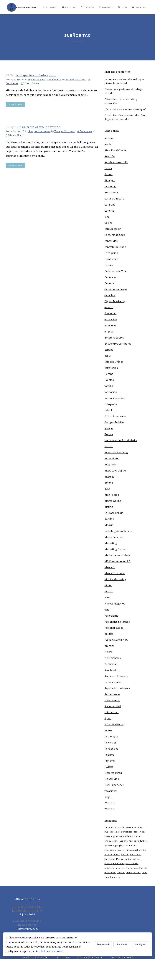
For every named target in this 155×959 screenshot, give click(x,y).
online (128, 859)
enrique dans (111, 840)
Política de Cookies (122, 957)
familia (108, 386)
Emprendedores (114, 337)
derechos (109, 295)
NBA (107, 597)
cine (30, 131)
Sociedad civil (112, 706)
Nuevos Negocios (114, 603)
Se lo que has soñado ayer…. (36, 75)
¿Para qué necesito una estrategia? (125, 109)
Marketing (110, 543)
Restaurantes (112, 694)
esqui (107, 355)
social (129, 868)
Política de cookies (52, 951)
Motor (108, 585)
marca (116, 854)
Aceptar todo (103, 944)
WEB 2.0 (109, 803)
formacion (110, 392)
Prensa (41, 79)
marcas (125, 854)
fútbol (108, 410)
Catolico (109, 210)
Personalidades (113, 627)
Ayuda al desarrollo (116, 162)
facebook (134, 840)
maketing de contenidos (118, 531)
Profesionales (112, 658)
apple (107, 144)
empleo (109, 331)
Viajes (108, 797)
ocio (106, 609)
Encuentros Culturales (117, 343)
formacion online (114, 398)
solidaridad (111, 712)
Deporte (109, 283)
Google (108, 434)
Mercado (109, 567)
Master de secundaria (117, 555)
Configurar (140, 944)
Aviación (109, 156)
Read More (15, 104)
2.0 (105, 827)
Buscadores (111, 192)
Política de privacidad (90, 957)
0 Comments (84, 131)
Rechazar (122, 944)
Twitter (108, 766)
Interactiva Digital (115, 470)
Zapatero (115, 877)
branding (110, 186)
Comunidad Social (115, 235)
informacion (130, 845)
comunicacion (42, 131)
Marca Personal (113, 537)
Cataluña (109, 204)
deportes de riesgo (115, 289)
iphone (108, 482)
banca (108, 168)
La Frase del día (113, 513)
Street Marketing (114, 724)
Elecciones (110, 325)
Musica (108, 591)
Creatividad (111, 259)
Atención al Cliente (115, 150)
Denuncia (110, 277)
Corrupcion (111, 253)
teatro (108, 730)
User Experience (114, 785)
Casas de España (114, 198)
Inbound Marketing (116, 452)
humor (108, 446)
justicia (108, 507)
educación (110, 319)
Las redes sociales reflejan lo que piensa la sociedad (27, 908)
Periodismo (111, 615)
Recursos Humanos (116, 676)
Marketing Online (114, 549)
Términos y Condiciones (35, 957)
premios (109, 646)
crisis (107, 836)
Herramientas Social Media (120, 440)
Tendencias (111, 748)
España (32, 79)
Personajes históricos (117, 621)
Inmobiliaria (111, 458)
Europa (108, 374)
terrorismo (110, 872)
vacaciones (110, 791)
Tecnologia (111, 736)
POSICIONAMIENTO (116, 639)
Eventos (109, 380)
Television (110, 742)
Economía (110, 313)
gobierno (109, 845)
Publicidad (111, 664)
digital (114, 836)
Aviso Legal (63, 957)
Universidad (111, 779)
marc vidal (135, 854)
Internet (109, 476)
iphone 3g (140, 850)
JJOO (107, 488)
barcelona (131, 827)
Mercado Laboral (114, 573)
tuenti (129, 872)
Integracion (111, 464)
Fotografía (110, 404)
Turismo (109, 760)
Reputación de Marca (117, 688)
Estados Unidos (113, 361)
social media (54, 79)
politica (109, 633)
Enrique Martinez (75, 79)
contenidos (111, 241)
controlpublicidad (115, 247)
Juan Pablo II (112, 494)
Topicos (109, 754)
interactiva (110, 850)
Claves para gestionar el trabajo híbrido (27, 923)
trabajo (121, 872)
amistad (109, 138)
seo (123, 868)
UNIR (144, 872)
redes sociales (112, 682)
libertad (109, 519)
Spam (107, 718)
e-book (108, 307)
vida (106, 877)
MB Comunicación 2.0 (117, 561)
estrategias (111, 367)
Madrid (109, 525)
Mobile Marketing (115, 579)
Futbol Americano (115, 416)
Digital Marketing (114, 301)
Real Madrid (111, 670)
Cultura (109, 265)
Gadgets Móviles (114, 422)
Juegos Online (112, 500)
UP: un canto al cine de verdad (38, 127)
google (108, 428)
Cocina (108, 222)
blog (140, 827)
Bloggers (109, 180)
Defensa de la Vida (115, 271)
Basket (108, 174)
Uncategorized (113, 772)
